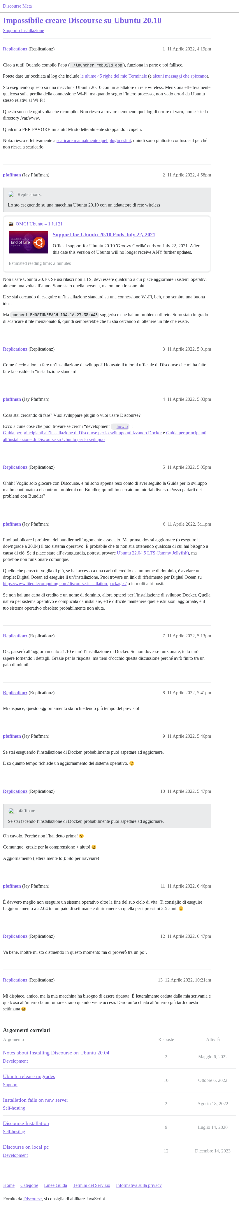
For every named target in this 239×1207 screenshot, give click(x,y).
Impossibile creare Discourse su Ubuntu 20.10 (82, 20)
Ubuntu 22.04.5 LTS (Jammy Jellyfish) (153, 552)
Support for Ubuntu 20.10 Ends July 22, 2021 (104, 234)
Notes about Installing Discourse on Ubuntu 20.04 (56, 1053)
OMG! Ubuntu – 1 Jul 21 (39, 223)
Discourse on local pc (26, 1147)
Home (9, 1185)
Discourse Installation (26, 1123)
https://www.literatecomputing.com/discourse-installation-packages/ (64, 583)
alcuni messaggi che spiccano (180, 76)
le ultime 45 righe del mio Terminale (113, 76)
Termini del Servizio (91, 1185)
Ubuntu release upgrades (29, 1076)
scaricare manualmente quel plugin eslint (94, 140)
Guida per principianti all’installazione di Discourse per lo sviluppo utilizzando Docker (82, 432)
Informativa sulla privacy (139, 1185)
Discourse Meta (17, 6)
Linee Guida (55, 1185)
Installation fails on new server (35, 1100)
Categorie (29, 1185)
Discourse (32, 1198)
